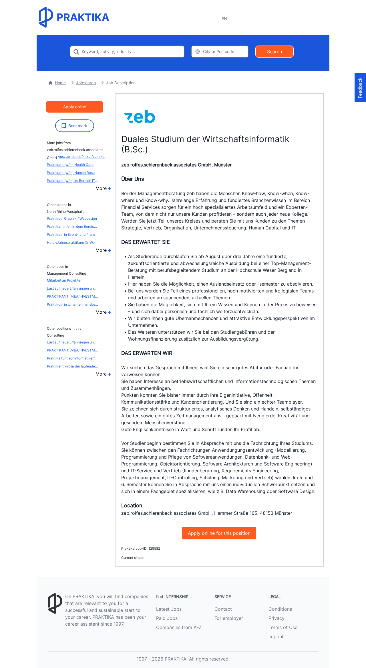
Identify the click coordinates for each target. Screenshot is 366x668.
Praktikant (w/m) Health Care (70, 164)
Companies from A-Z (179, 627)
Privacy (276, 618)
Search (274, 51)
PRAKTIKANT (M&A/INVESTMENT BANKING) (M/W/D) (72, 296)
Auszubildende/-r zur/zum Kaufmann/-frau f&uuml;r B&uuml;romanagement (83, 156)
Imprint (276, 636)
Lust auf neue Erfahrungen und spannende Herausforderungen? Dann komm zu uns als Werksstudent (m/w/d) (72, 288)
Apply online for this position (219, 533)
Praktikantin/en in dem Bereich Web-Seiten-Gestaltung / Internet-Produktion (72, 226)
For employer (228, 618)
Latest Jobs (169, 609)
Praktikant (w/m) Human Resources (72, 172)
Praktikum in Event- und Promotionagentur (72, 234)
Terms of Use (282, 627)
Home (60, 82)
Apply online (74, 106)
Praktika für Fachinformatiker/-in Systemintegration (72, 358)
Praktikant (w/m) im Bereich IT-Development (72, 180)
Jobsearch (86, 82)
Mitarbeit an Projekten (64, 280)
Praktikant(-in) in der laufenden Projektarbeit (72, 366)
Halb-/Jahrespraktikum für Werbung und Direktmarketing (72, 242)
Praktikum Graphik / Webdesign (72, 218)
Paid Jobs (167, 618)
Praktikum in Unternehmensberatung (72, 304)
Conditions (280, 609)
